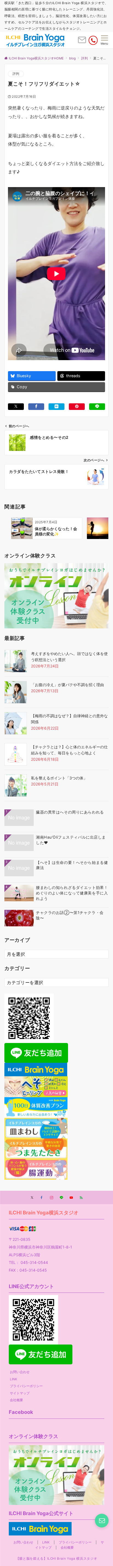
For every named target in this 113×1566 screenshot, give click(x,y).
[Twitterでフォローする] (31, 1198)
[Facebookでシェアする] (36, 406)
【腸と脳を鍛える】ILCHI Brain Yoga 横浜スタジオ (56, 1558)
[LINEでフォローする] (61, 1198)
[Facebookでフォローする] (41, 1198)
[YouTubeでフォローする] (71, 1198)
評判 (16, 74)
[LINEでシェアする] (97, 406)
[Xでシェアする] (16, 406)
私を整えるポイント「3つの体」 (59, 778)
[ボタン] (82, 42)
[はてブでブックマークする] (56, 406)
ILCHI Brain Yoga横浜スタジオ (43, 1212)
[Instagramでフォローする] (51, 1198)
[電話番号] (93, 40)
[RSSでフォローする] (81, 1198)
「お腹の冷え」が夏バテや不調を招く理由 (67, 684)
